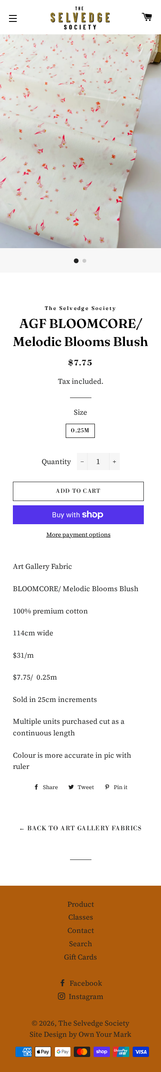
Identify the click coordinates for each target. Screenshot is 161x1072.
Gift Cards (80, 957)
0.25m (80, 430)
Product (80, 904)
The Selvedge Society (93, 1023)
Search (80, 943)
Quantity (56, 461)
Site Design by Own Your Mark (80, 1034)
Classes (80, 917)
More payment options (78, 534)
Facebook (85, 983)
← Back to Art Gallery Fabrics (80, 828)
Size (80, 412)
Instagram (85, 996)
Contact (80, 930)
